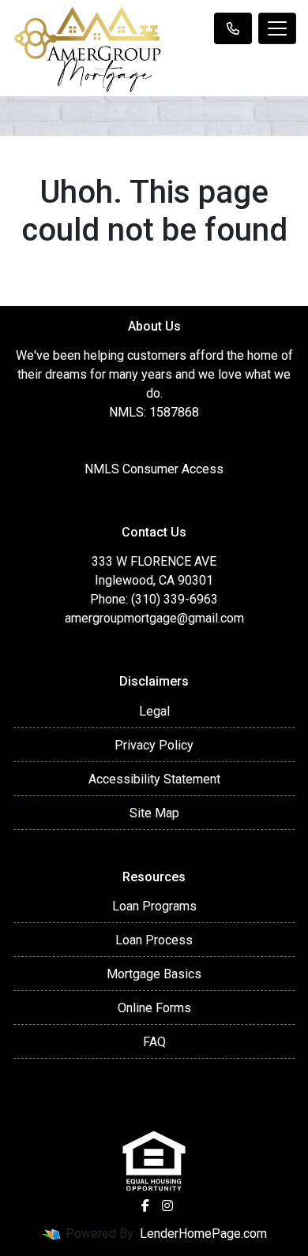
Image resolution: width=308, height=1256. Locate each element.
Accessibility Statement (154, 779)
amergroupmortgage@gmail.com (154, 618)
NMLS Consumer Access (154, 469)
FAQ (154, 1041)
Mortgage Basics (154, 973)
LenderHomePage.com (203, 1233)
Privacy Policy (154, 745)
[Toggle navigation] (277, 28)
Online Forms (154, 1007)
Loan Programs (154, 906)
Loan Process (154, 940)
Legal (154, 711)
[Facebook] (145, 1205)
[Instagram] (167, 1205)
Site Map (154, 813)
